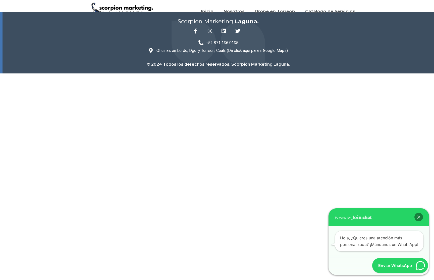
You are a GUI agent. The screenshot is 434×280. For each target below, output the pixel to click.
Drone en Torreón (275, 11)
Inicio (207, 11)
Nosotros (234, 11)
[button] (418, 217)
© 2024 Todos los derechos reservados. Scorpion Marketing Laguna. (218, 64)
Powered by (343, 217)
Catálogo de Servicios (330, 11)
